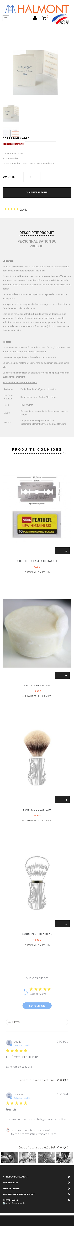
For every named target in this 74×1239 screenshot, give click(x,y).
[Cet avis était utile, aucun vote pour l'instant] (58, 1080)
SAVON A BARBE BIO (37, 685)
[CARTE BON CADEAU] (11, 113)
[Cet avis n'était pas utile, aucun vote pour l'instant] (64, 1080)
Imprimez (13, 215)
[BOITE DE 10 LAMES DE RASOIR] (37, 509)
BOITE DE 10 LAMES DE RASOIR (37, 561)
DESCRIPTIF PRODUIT (37, 233)
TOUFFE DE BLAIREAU (37, 809)
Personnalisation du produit (37, 243)
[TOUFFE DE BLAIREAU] (37, 758)
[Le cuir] (65, 1157)
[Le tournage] (28, 1157)
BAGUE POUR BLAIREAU (37, 934)
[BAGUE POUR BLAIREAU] (37, 882)
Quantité (9, 177)
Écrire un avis (37, 1005)
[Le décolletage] (46, 1157)
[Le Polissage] (9, 1157)
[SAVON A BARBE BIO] (37, 633)
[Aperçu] (66, 551)
